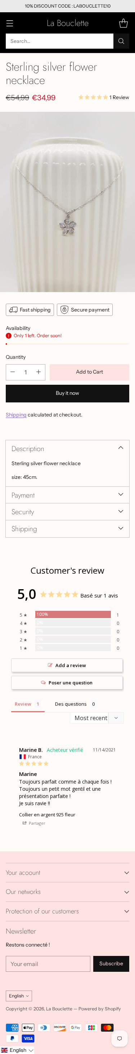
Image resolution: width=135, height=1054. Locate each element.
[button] (17, 1050)
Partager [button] (36, 823)
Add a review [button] (70, 665)
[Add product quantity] (38, 372)
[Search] (121, 41)
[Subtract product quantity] (12, 372)
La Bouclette (59, 1008)
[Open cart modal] (123, 23)
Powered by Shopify (99, 1008)
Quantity (16, 357)
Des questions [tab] (71, 704)
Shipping (16, 414)
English (16, 995)
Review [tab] (23, 704)
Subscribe (111, 963)
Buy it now (67, 393)
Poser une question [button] (71, 682)
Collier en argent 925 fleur (47, 814)
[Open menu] (9, 23)
